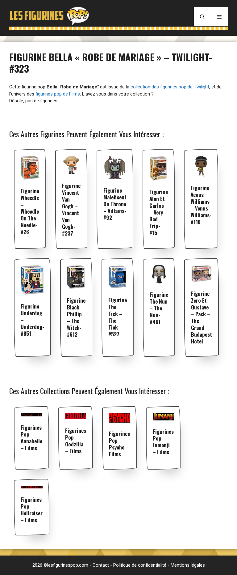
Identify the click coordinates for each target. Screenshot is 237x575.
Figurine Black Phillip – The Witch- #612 (76, 317)
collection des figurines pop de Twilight (170, 87)
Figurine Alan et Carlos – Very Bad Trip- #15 (158, 212)
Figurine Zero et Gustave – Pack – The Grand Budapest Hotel (201, 317)
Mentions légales (188, 565)
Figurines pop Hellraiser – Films (32, 510)
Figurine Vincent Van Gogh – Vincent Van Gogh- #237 (71, 209)
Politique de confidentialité (139, 565)
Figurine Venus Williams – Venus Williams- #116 (201, 205)
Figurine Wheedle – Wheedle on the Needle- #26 (30, 211)
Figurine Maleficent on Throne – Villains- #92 (115, 203)
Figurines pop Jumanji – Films (163, 442)
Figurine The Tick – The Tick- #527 (117, 317)
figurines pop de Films (57, 94)
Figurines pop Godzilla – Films (75, 441)
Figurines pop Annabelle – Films (31, 438)
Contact (101, 565)
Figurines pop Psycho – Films (119, 444)
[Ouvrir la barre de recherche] (202, 16)
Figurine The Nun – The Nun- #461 (159, 308)
